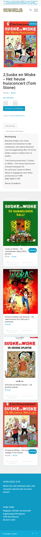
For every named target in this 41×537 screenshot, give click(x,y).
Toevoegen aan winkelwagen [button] (13, 263)
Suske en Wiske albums (17, 115)
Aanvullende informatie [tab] (14, 131)
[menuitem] (29, 10)
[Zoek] (29, 10)
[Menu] (35, 10)
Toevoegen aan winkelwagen (14, 108)
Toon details (29, 262)
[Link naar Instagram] (33, 533)
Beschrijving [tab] (10, 126)
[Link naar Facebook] (36, 533)
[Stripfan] (17, 10)
